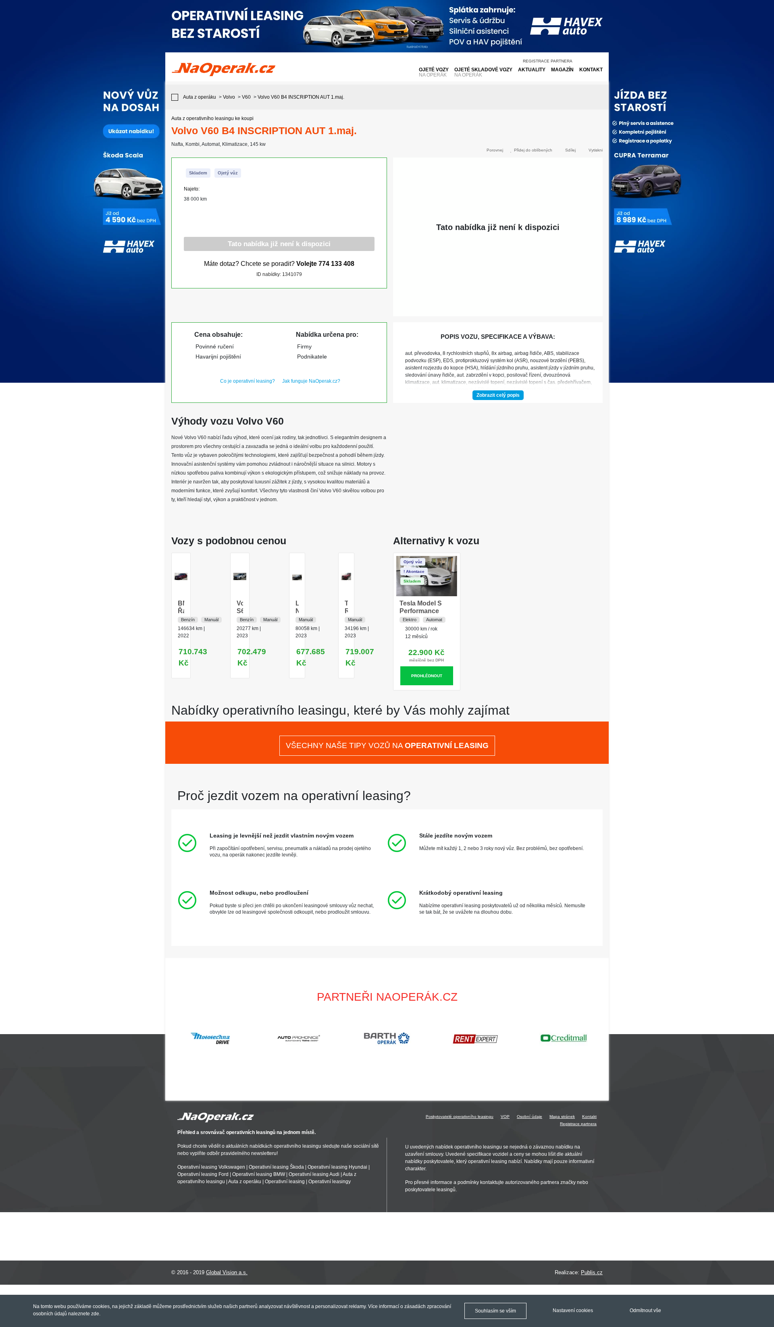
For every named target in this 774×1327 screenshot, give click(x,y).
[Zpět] (176, 97)
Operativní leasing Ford (203, 1174)
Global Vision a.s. (227, 1272)
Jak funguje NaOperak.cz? (311, 381)
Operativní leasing (285, 1181)
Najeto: (192, 189)
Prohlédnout (426, 676)
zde (95, 1314)
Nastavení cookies (573, 1310)
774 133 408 (336, 263)
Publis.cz (592, 1272)
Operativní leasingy (329, 1181)
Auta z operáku (244, 1181)
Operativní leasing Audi (314, 1174)
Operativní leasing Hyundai (337, 1167)
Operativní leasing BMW (258, 1174)
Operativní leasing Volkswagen (211, 1167)
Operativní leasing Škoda (276, 1167)
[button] (599, 1038)
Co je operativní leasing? (247, 381)
